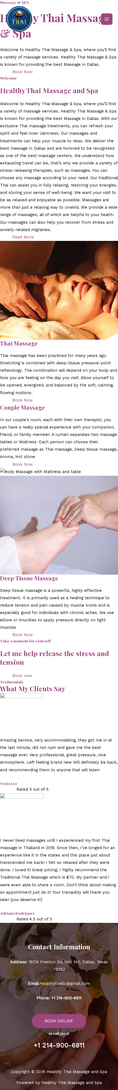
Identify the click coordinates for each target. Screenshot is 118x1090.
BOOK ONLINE (59, 1020)
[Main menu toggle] (107, 19)
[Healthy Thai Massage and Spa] (19, 19)
